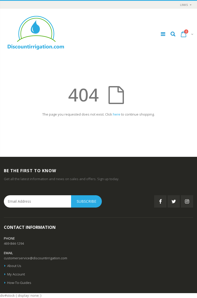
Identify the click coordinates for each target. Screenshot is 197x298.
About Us (14, 265)
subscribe (86, 201)
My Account (16, 274)
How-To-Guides (19, 282)
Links (184, 5)
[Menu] (163, 33)
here (116, 114)
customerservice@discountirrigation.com (35, 258)
